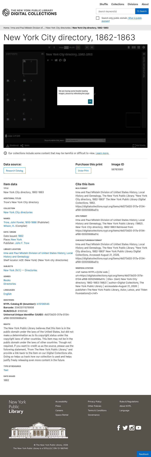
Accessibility (61, 401)
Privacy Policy (94, 401)
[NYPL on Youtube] (139, 427)
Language (124, 410)
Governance (94, 415)
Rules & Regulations (129, 401)
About (145, 4)
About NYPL (125, 406)
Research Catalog (14, 170)
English (8, 293)
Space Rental (61, 415)
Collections (117, 4)
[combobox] (115, 11)
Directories (31, 270)
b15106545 (43, 303)
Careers (59, 410)
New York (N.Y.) (12, 270)
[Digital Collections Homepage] (29, 12)
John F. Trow (22, 243)
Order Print (83, 170)
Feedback (144, 454)
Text (6, 370)
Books (7, 280)
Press (58, 406)
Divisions (133, 4)
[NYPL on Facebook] (119, 427)
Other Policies (94, 406)
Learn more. (102, 153)
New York (16, 239)
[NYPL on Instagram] (132, 427)
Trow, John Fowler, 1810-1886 (20, 222)
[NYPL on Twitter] (125, 427)
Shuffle (104, 4)
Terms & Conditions (97, 410)
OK (90, 101)
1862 (20, 235)
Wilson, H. (9, 225)
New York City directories (18, 212)
